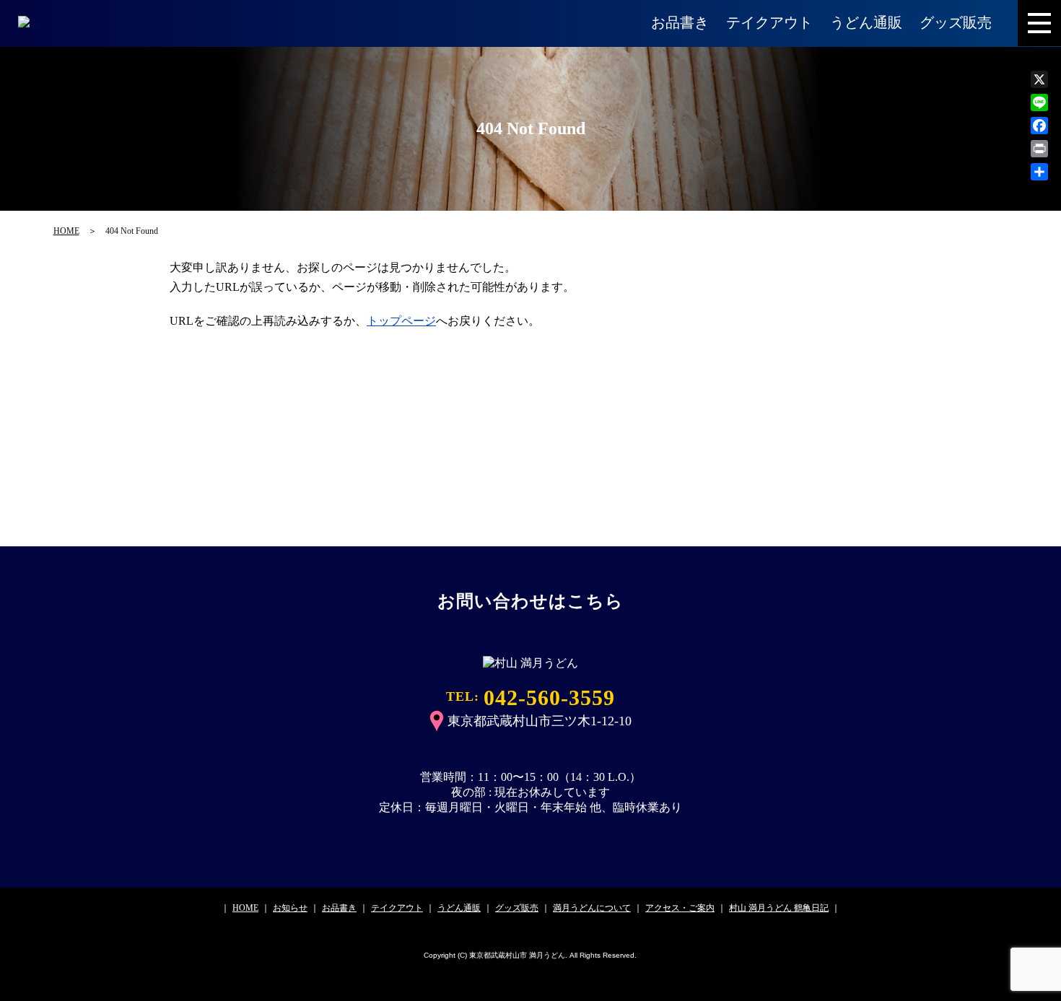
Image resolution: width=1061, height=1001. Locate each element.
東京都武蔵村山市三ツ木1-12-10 (539, 721)
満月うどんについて (592, 908)
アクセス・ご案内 (680, 908)
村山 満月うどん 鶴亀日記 (779, 908)
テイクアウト (769, 22)
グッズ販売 (956, 22)
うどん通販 (866, 22)
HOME (66, 231)
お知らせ (290, 908)
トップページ (401, 321)
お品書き (680, 22)
